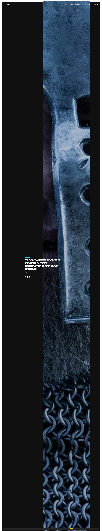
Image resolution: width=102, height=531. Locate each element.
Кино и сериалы (77, 4)
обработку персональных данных (58, 528)
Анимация (72, 4)
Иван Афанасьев (29, 272)
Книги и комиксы (93, 4)
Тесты (69, 4)
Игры (82, 4)
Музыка (85, 4)
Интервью (88, 4)
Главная (66, 4)
